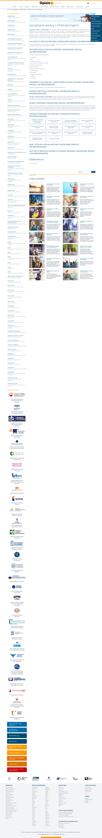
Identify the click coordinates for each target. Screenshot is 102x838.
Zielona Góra (47, 825)
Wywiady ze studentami (10, 808)
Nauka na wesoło (9, 817)
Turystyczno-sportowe (63, 798)
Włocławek (34, 824)
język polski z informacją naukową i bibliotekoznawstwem (37, 132)
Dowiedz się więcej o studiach (11, 810)
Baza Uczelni (8, 793)
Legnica (33, 802)
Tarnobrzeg (47, 818)
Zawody (63, 6)
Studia (20, 6)
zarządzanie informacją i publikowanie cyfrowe (37, 138)
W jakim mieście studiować (64, 815)
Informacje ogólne (95, 16)
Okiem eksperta (62, 827)
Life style (7, 818)
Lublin (33, 804)
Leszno (46, 802)
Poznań (46, 811)
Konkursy (86, 802)
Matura (14, 6)
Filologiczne (61, 800)
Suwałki (33, 817)
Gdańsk (33, 793)
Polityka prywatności (89, 799)
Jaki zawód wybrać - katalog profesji (15, 747)
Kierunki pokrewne (95, 31)
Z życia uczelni (8, 798)
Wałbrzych (47, 821)
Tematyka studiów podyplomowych (65, 813)
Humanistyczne (61, 797)
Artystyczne (61, 801)
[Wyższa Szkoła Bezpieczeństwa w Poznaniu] (94, 779)
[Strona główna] (51, 3)
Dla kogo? (93, 18)
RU (95, 3)
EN (93, 3)
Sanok (33, 815)
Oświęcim (34, 810)
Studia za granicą (13, 764)
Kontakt (86, 801)
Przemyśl (33, 812)
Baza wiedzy (61, 826)
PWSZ (60, 805)
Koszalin (46, 800)
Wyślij (93, 172)
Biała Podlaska (35, 787)
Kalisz (46, 797)
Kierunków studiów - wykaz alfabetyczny (15, 724)
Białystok (47, 787)
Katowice (34, 798)
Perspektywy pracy (95, 26)
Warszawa (47, 822)
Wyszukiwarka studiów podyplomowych (66, 812)
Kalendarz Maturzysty (10, 791)
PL (90, 3)
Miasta (87, 6)
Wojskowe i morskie (62, 802)
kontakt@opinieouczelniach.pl (73, 832)
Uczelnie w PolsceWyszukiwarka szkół (13, 730)
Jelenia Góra (34, 797)
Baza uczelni (34, 6)
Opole (46, 808)
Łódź (33, 805)
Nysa (46, 807)
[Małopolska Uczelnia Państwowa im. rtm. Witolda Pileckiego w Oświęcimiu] (14, 779)
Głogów (33, 794)
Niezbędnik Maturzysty (14, 735)
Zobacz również (94, 40)
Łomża (46, 804)
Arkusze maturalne (9, 790)
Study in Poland (79, 6)
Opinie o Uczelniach (9, 794)
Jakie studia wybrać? (9, 800)
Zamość (33, 825)
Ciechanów (47, 790)
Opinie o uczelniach (43, 6)
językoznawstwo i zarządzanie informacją (54, 132)
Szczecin (47, 817)
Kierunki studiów (54, 6)
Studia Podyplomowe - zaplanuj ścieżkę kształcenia (16, 769)
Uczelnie (27, 6)
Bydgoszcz (47, 788)
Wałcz (33, 822)
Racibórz (47, 812)
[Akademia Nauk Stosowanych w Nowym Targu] (41, 779)
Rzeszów (47, 814)
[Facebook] (88, 3)
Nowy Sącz (47, 805)
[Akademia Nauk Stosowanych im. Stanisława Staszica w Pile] (67, 779)
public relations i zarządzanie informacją (70, 132)
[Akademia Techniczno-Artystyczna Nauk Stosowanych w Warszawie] (80, 779)
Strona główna (15, 9)
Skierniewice (47, 815)
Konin (33, 800)
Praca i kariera (69, 6)
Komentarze (94, 38)
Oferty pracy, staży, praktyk (64, 823)
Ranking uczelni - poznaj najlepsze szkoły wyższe (17, 758)
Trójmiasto (34, 821)
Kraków (33, 801)
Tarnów (33, 819)
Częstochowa (34, 791)
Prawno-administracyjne (63, 791)
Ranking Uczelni (9, 795)
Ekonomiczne (61, 788)
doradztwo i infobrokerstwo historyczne (87, 121)
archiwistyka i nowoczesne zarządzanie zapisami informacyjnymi (37, 121)
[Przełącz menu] (90, 16)
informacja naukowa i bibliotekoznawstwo (54, 127)
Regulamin (87, 798)
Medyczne (60, 790)
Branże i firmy (61, 824)
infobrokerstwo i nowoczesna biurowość (37, 127)
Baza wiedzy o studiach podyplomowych (66, 816)
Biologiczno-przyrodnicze (63, 793)
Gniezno (46, 794)
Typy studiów (8, 801)
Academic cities (88, 790)
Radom (33, 814)
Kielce (46, 798)
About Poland (87, 787)
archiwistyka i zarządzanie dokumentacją (54, 121)
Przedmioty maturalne (96, 23)
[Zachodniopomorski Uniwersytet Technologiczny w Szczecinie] (28, 779)
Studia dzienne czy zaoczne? (11, 805)
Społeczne (61, 795)
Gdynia (46, 793)
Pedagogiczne (61, 794)
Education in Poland (89, 788)
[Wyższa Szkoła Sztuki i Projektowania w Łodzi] (54, 779)
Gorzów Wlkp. (34, 795)
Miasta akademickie (95, 35)
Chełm (33, 790)
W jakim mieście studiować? (11, 802)
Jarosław (46, 795)
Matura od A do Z (13, 741)
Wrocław (47, 824)
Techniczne (61, 787)
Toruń (46, 819)
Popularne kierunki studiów (11, 811)
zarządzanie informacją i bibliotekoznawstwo (87, 132)
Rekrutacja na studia (9, 807)
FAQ (86, 793)
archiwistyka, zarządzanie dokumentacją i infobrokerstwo (71, 121)
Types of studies (88, 791)
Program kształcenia (96, 21)
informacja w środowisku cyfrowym (87, 127)
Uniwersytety (61, 804)
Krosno (46, 801)
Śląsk (33, 818)
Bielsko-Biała (34, 788)
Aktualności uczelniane (10, 797)
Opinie (92, 28)
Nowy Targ (34, 807)
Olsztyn (33, 808)
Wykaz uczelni (94, 33)
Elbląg (46, 791)
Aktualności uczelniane (14, 752)
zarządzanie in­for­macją (54, 138)
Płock (33, 811)
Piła (46, 810)
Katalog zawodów (9, 814)
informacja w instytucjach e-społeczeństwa (71, 127)
